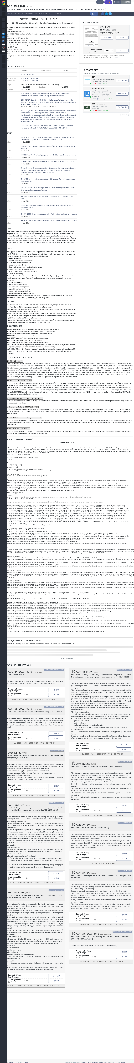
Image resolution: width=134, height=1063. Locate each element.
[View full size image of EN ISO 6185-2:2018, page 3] (91, 36)
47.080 (20, 14)
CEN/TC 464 (56, 14)
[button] (94, 14)
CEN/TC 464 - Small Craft (30, 78)
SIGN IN (116, 2)
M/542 (47, 14)
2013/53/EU (39, 14)
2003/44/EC (29, 14)
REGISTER (126, 2)
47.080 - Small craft (27, 74)
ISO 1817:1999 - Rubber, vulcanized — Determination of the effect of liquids (47, 162)
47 (112, 58)
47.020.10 (21, 883)
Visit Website (122, 80)
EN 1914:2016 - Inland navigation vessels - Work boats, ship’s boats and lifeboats (49, 221)
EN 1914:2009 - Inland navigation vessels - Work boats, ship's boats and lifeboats (49, 214)
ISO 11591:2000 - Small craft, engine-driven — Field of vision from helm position (48, 155)
